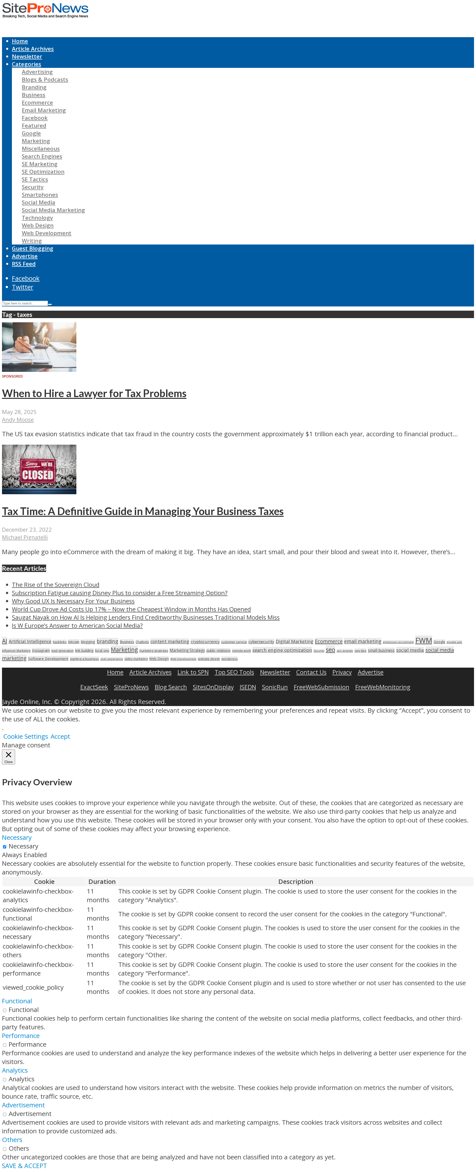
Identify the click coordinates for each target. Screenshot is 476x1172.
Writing (32, 241)
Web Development (46, 233)
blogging (88, 641)
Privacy (342, 672)
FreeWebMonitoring (382, 687)
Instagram (41, 650)
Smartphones (40, 194)
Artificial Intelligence (30, 641)
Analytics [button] (15, 1070)
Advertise (25, 256)
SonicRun (275, 687)
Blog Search (171, 687)
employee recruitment (398, 642)
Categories (26, 64)
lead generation (62, 651)
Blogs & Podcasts (45, 79)
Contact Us (311, 672)
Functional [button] (17, 1001)
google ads (454, 642)
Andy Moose (18, 419)
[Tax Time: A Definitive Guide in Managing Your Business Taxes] (39, 492)
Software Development (48, 658)
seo (330, 649)
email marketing (362, 641)
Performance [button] (21, 1035)
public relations (219, 650)
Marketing (36, 141)
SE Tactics (35, 179)
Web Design (38, 225)
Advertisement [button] (23, 1105)
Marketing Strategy (187, 650)
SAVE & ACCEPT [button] (24, 1165)
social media (410, 650)
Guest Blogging (32, 248)
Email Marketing (44, 110)
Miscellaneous (41, 148)
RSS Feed (24, 264)
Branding (34, 87)
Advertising (37, 72)
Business (33, 95)
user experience (111, 659)
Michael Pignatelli (25, 537)
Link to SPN (193, 672)
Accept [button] (60, 736)
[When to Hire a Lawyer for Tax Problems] (39, 369)
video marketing (136, 659)
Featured (34, 125)
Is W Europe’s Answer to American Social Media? (77, 625)
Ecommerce (37, 102)
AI (4, 641)
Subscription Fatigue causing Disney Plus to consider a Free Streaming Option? (120, 593)
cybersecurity (261, 641)
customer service (234, 642)
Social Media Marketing (53, 210)
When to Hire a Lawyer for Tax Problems (94, 393)
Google (31, 133)
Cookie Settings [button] (25, 736)
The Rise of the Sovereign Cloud (55, 584)
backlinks (60, 642)
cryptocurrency (205, 641)
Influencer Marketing (16, 651)
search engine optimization (282, 650)
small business (381, 650)
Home (20, 41)
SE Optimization (43, 171)
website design (209, 659)
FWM (423, 640)
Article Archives (33, 49)
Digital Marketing (294, 641)
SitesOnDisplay (213, 687)
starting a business (84, 658)
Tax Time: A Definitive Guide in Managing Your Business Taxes (143, 511)
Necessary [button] (17, 837)
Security (33, 187)
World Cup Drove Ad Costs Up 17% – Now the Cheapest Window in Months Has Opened (131, 609)
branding (107, 641)
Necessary (23, 846)
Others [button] (12, 1139)
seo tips (360, 650)
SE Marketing (40, 164)
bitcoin (73, 641)
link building (84, 650)
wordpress (229, 658)
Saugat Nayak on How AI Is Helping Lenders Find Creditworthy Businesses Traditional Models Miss (146, 617)
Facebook (35, 118)
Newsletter (27, 56)
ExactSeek (94, 687)
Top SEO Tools (234, 672)
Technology (37, 217)
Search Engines (42, 156)
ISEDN (248, 687)
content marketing (169, 641)
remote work (241, 651)
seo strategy (345, 651)
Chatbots (142, 642)
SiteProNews (131, 687)
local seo (102, 650)
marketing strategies (153, 651)
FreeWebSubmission (321, 687)
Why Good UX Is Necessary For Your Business (73, 601)
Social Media (38, 202)
